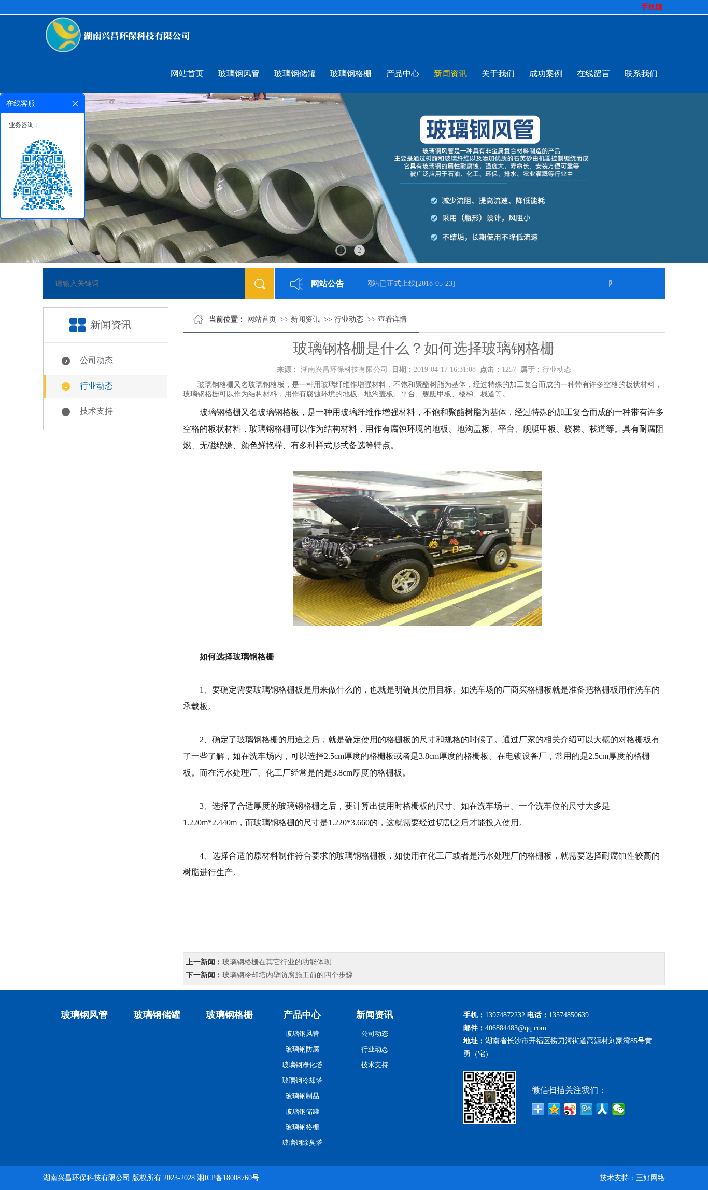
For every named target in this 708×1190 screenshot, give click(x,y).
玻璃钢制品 (302, 1096)
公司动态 (96, 360)
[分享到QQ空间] (554, 1109)
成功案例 (545, 73)
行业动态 (96, 385)
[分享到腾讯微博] (586, 1109)
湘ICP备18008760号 (228, 1178)
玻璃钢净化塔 (302, 1065)
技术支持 (96, 411)
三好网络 (650, 1178)
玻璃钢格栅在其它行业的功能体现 (276, 962)
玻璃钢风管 (239, 73)
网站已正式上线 (381, 283)
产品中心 (402, 73)
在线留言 (593, 73)
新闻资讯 (450, 73)
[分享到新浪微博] (570, 1109)
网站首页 (187, 73)
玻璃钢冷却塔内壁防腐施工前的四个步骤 (287, 975)
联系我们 (641, 73)
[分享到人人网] (602, 1109)
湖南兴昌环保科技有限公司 (344, 369)
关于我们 (498, 73)
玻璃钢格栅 (351, 73)
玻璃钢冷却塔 (302, 1080)
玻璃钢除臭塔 (302, 1142)
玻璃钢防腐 (302, 1049)
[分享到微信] (618, 1109)
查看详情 (392, 319)
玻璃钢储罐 (295, 73)
